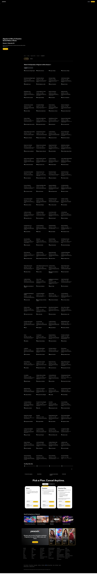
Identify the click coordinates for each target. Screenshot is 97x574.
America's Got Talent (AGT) (60, 554)
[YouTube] (70, 564)
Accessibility (35, 565)
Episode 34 (42, 55)
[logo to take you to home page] (4, 1)
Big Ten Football (34, 554)
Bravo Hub (41, 554)
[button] (30, 519)
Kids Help (56, 565)
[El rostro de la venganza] (30, 469)
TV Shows (24, 549)
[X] (66, 566)
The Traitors (49, 553)
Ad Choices (43, 565)
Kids (23, 553)
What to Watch (42, 549)
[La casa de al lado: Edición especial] (55, 469)
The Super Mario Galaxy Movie (60, 549)
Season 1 (38, 55)
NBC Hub (41, 555)
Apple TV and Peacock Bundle (69, 555)
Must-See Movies (42, 553)
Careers (60, 565)
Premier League (34, 549)
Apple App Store (67, 553)
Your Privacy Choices (49, 565)
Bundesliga (33, 555)
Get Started (92, 1)
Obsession (58, 553)
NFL (32, 553)
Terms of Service (26, 565)
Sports (24, 554)
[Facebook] (66, 564)
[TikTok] (68, 564)
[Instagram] (72, 564)
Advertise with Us (26, 566)
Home (25, 55)
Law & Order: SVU (59, 559)
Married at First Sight (51, 549)
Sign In (89, 1)
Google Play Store (67, 554)
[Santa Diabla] (42, 469)
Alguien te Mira (33, 55)
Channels (24, 555)
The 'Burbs (49, 555)
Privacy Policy (31, 565)
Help (53, 565)
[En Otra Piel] (67, 469)
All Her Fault (50, 554)
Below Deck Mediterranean (60, 555)
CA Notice (39, 565)
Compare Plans (67, 549)
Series (28, 55)
